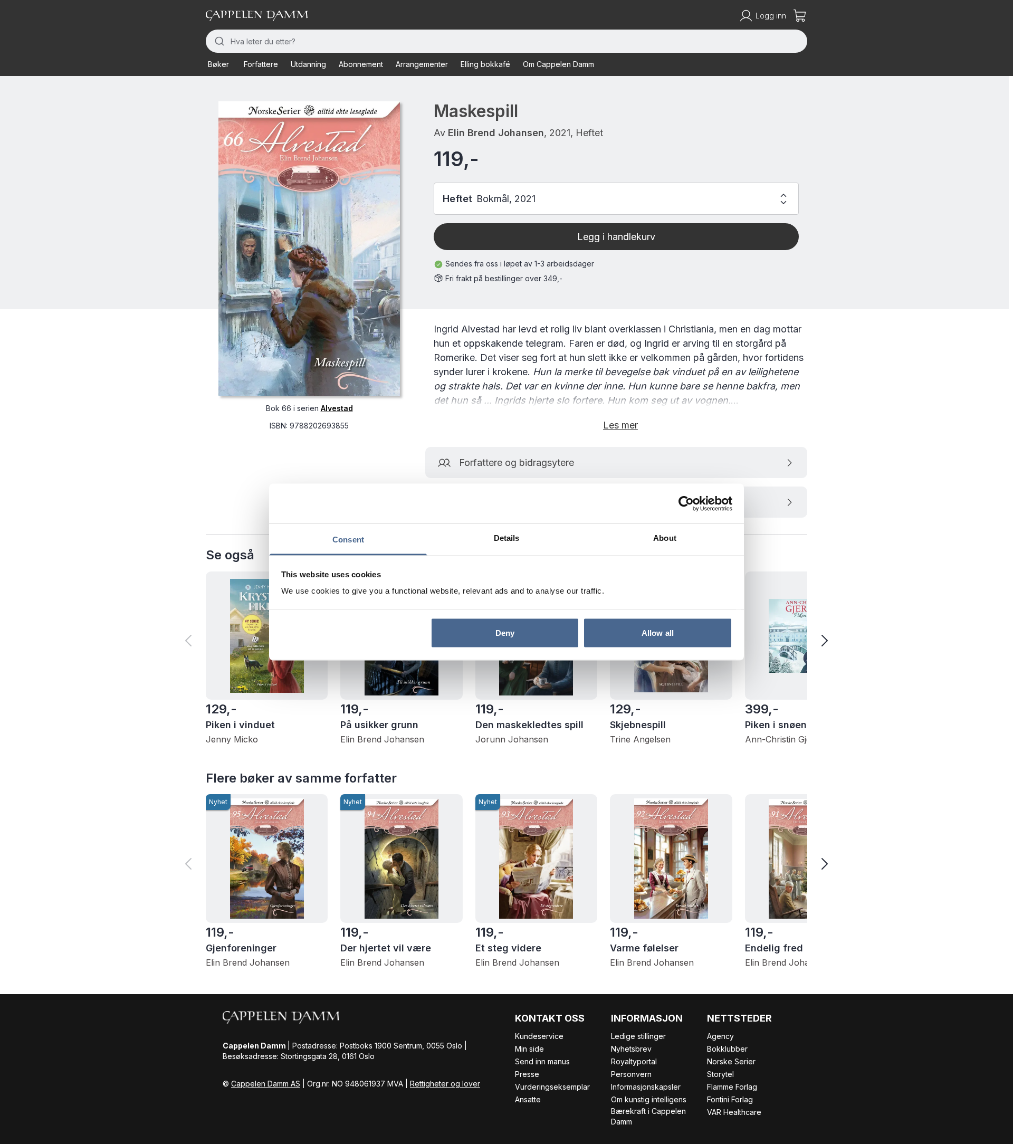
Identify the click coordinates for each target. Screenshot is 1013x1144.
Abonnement (361, 64)
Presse (527, 1074)
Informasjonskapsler (646, 1086)
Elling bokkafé (485, 64)
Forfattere (261, 64)
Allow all (658, 632)
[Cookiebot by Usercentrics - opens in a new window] (686, 503)
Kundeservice (539, 1036)
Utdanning (308, 64)
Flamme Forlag (732, 1086)
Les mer (620, 425)
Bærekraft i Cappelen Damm (648, 1116)
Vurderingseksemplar (552, 1086)
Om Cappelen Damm (558, 64)
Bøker (218, 64)
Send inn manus (542, 1061)
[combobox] (506, 41)
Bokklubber (727, 1048)
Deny (504, 632)
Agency (720, 1036)
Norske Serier (731, 1061)
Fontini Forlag (730, 1099)
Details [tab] (507, 537)
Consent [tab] (348, 539)
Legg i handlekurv (616, 236)
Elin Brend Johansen (496, 132)
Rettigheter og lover (445, 1083)
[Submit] (218, 41)
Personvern (631, 1074)
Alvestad (337, 408)
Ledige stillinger (638, 1036)
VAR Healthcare (734, 1112)
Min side (529, 1048)
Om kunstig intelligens (648, 1099)
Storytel (720, 1074)
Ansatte (528, 1099)
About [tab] (664, 537)
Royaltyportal (634, 1061)
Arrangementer (422, 64)
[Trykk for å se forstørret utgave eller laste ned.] (309, 248)
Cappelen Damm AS (265, 1083)
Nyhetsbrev (631, 1048)
